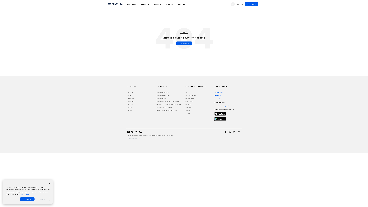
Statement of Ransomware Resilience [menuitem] (161, 135)
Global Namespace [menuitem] (162, 95)
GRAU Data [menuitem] (189, 101)
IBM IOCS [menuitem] (188, 107)
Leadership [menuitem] (131, 98)
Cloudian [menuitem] (188, 104)
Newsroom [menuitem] (130, 101)
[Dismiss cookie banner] (49, 183)
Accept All (27, 199)
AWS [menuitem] (186, 92)
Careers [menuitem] (129, 95)
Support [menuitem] (240, 4)
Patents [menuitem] (129, 110)
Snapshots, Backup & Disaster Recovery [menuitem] (169, 104)
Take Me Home (184, 43)
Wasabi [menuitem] (187, 110)
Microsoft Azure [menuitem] (190, 95)
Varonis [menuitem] (187, 113)
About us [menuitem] (130, 92)
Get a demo (251, 4)
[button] (226, 132)
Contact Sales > (219, 92)
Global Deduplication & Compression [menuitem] (168, 101)
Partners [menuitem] (130, 104)
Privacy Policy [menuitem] (143, 135)
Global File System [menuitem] (162, 92)
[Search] (232, 4)
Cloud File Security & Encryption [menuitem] (166, 110)
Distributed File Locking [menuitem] (164, 107)
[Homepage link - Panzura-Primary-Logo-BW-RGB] (134, 133)
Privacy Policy (24, 194)
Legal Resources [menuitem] (132, 135)
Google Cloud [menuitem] (189, 98)
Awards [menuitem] (129, 107)
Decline (42, 199)
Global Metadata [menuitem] (161, 98)
